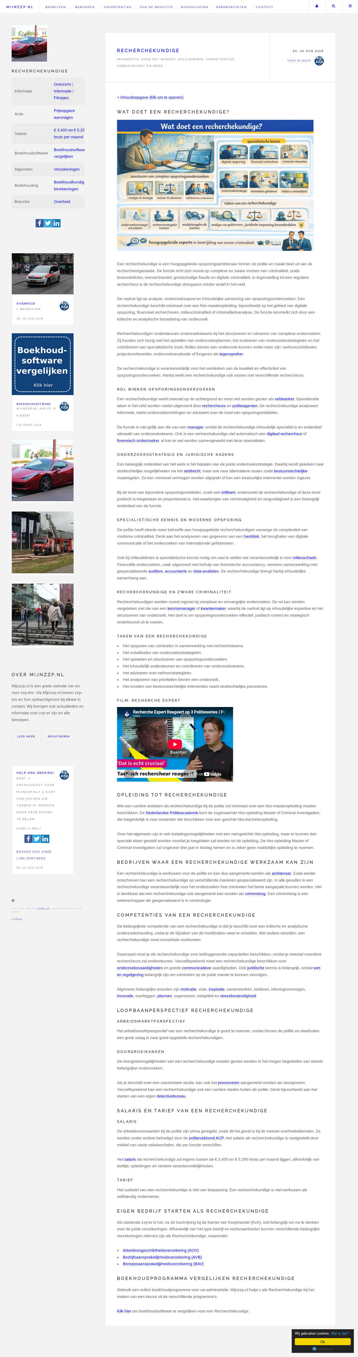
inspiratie (217, 989)
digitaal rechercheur (284, 434)
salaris (130, 1159)
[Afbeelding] (43, 471)
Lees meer (26, 736)
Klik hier (124, 1311)
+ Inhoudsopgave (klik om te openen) (150, 97)
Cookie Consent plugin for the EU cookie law (322, 1349)
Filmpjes (61, 98)
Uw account (317, 6)
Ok (323, 1341)
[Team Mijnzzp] (64, 306)
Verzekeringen (67, 169)
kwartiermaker (213, 608)
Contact (264, 7)
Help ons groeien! (35, 772)
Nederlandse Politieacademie (172, 813)
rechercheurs (214, 406)
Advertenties (118, 7)
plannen (164, 996)
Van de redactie (156, 7)
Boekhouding (194, 7)
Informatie (62, 91)
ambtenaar (281, 873)
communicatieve (196, 968)
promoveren (228, 1083)
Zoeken (333, 6)
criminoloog (255, 893)
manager (195, 427)
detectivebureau (171, 1096)
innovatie (125, 996)
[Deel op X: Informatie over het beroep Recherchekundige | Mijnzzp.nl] (48, 226)
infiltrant (228, 492)
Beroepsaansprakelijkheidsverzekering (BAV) (163, 1264)
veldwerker (284, 399)
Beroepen (85, 7)
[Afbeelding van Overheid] (43, 275)
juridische (255, 968)
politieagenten (245, 406)
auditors (156, 571)
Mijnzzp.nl (20, 7)
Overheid (62, 201)
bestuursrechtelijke (290, 471)
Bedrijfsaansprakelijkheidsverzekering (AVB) (162, 1257)
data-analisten (206, 571)
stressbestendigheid (238, 996)
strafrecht (192, 471)
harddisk (251, 536)
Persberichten (231, 7)
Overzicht (62, 84)
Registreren (59, 736)
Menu (350, 6)
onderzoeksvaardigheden (140, 968)
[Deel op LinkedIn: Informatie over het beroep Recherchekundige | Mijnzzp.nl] (56, 226)
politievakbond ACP (206, 1138)
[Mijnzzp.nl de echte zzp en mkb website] (30, 43)
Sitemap (17, 919)
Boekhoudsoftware (34, 404)
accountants (176, 571)
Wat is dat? (339, 1333)
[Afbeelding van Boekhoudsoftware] (43, 365)
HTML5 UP (43, 908)
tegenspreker (231, 354)
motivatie (188, 989)
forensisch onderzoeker (138, 440)
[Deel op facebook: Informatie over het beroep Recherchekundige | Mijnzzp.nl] (40, 226)
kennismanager (181, 608)
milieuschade (304, 557)
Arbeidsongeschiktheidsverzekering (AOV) (161, 1250)
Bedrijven (56, 7)
